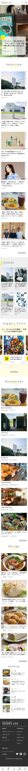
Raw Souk (4, 433)
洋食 (15, 670)
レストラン (13, 460)
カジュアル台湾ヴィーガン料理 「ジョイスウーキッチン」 (13, 533)
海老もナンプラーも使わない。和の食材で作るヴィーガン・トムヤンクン (14, 573)
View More (22, 252)
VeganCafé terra (6, 507)
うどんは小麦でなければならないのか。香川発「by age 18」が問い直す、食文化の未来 (7, 285)
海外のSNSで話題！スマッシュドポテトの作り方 (18, 673)
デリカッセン (13, 485)
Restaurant (20, 740)
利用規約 (4, 754)
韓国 (4, 630)
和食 (15, 697)
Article (18, 734)
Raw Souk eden (6, 408)
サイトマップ (5, 740)
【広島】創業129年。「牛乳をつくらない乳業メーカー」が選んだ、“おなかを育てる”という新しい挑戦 (7, 311)
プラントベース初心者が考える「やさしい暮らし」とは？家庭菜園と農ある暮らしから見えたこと (13, 44)
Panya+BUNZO (6, 482)
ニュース (17, 289)
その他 (4, 577)
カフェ (12, 410)
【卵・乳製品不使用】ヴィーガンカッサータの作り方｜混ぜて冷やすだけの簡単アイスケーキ (14, 654)
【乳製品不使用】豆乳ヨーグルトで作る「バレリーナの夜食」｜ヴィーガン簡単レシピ (14, 601)
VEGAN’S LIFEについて (8, 731)
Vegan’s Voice (20, 737)
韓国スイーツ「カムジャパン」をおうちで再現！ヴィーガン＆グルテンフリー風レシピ (14, 628)
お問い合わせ (5, 734)
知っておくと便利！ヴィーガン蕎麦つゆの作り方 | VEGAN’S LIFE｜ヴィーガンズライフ (18, 702)
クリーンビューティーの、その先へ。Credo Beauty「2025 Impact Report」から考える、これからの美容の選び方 (21, 311)
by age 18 (4, 458)
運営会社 (4, 737)
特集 (16, 314)
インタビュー (15, 51)
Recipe (19, 743)
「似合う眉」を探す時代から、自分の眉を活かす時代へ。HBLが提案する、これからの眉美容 (21, 285)
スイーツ (4, 603)
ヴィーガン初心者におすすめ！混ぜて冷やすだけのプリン (18, 710)
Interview (19, 731)
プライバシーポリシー (8, 751)
